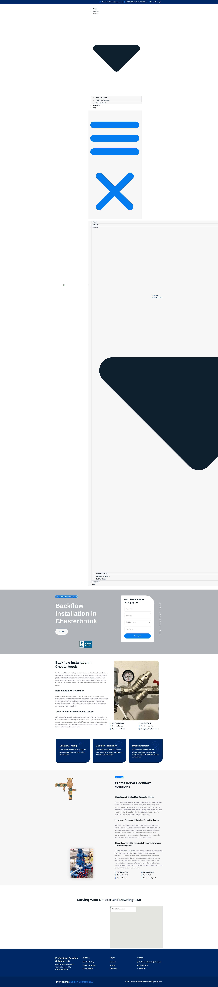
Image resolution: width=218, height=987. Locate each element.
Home (94, 9)
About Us (96, 11)
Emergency (155, 295)
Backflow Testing (101, 97)
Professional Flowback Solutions (140, 982)
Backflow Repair (101, 103)
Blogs (94, 108)
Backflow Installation (102, 100)
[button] (115, 164)
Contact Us (96, 105)
